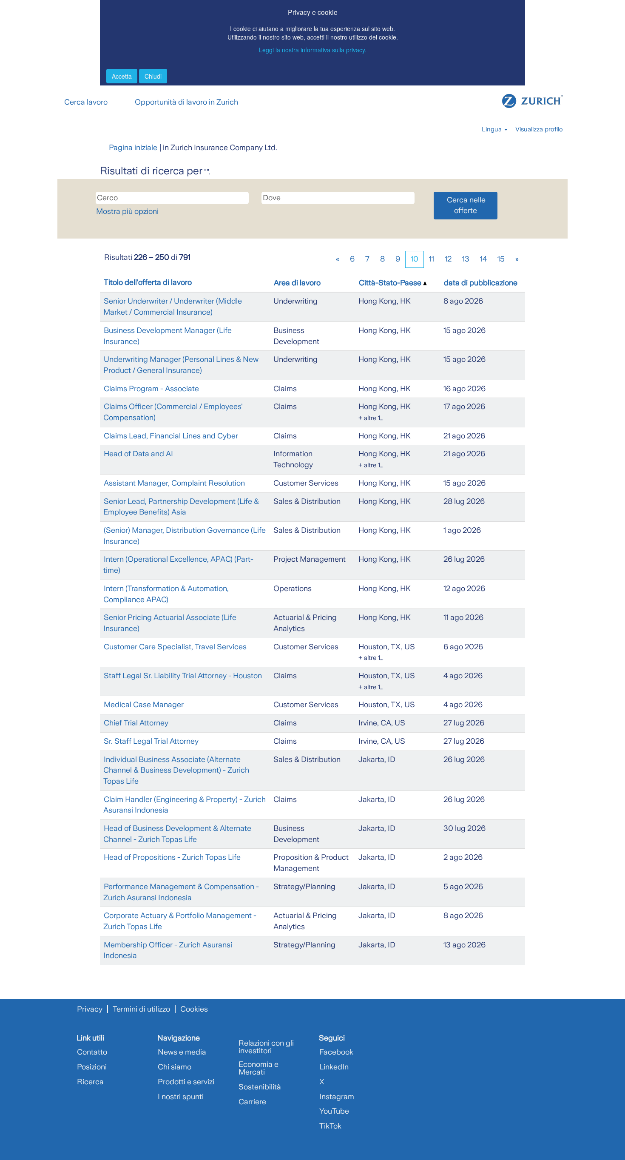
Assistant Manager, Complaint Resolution (174, 483)
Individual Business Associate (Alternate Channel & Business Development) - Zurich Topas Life (176, 770)
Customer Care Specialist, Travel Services (175, 647)
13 (465, 259)
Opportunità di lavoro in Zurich (186, 102)
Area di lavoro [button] (297, 283)
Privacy (89, 1009)
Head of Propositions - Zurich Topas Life (172, 857)
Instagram (336, 1096)
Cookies (194, 1009)
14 (483, 259)
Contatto (92, 1052)
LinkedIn (334, 1067)
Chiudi (153, 76)
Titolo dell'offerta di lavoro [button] (148, 282)
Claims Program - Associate (151, 388)
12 (448, 259)
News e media (182, 1052)
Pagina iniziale (133, 147)
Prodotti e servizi (186, 1082)
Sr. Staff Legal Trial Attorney (151, 741)
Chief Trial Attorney (136, 723)
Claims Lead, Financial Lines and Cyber (171, 436)
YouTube (334, 1111)
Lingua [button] (492, 129)
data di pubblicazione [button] (480, 283)
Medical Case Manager (144, 704)
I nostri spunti (181, 1096)
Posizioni (92, 1067)
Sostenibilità (260, 1087)
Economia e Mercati (258, 1068)
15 (501, 259)
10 (414, 259)
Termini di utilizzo (141, 1009)
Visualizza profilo (539, 129)
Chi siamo (174, 1067)
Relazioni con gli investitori (266, 1047)
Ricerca (90, 1082)
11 (431, 259)
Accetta (122, 76)
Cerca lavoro (86, 102)
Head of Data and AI (138, 453)
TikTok (330, 1126)
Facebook (336, 1052)
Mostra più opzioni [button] (127, 211)
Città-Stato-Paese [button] (391, 283)
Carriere (252, 1101)
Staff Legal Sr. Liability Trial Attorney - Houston (183, 675)
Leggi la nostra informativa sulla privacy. (312, 49)
